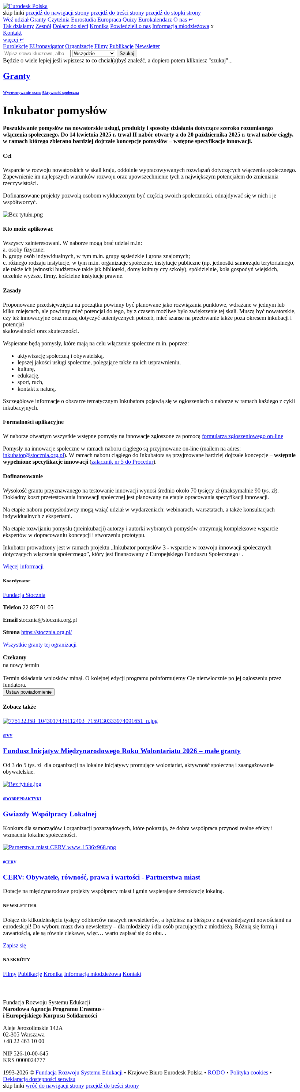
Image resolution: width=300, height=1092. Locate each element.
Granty (38, 19)
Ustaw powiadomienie (29, 692)
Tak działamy (18, 26)
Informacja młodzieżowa (180, 26)
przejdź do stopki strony (173, 12)
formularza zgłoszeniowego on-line (242, 436)
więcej (13, 40)
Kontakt (12, 33)
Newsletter (147, 46)
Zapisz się (14, 945)
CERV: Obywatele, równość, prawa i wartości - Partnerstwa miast (101, 877)
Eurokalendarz (155, 19)
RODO (216, 1072)
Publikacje (121, 46)
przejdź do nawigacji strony (57, 12)
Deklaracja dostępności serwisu (39, 1079)
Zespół (43, 26)
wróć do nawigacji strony (55, 1086)
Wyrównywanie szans (22, 92)
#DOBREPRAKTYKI (22, 799)
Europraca (109, 19)
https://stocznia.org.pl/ (46, 632)
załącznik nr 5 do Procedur (122, 462)
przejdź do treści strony (117, 12)
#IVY (7, 735)
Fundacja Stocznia (24, 595)
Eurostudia (83, 19)
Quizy (130, 19)
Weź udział (16, 19)
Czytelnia (59, 19)
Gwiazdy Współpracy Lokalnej (50, 814)
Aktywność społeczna (60, 92)
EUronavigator (46, 46)
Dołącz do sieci (70, 26)
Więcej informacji (23, 566)
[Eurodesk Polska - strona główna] (25, 6)
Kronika (99, 26)
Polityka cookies (249, 1072)
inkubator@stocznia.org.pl (33, 455)
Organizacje (79, 46)
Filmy (101, 46)
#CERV (9, 862)
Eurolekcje (15, 46)
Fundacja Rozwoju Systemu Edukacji (79, 1072)
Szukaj (127, 53)
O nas (183, 19)
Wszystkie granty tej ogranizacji (39, 644)
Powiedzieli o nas (130, 26)
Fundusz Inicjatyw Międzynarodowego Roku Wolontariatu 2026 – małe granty (122, 751)
